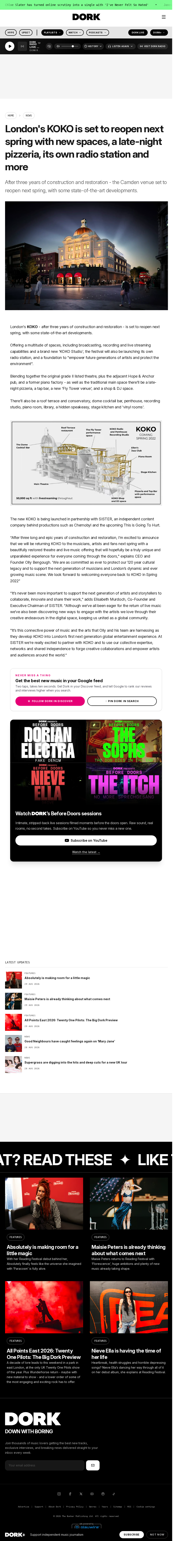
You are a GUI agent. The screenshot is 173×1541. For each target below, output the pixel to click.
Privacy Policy (75, 1507)
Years (105, 1507)
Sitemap (117, 1507)
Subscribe (131, 1534)
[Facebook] (70, 1494)
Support (39, 1507)
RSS (129, 1507)
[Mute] (58, 46)
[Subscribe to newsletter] (93, 1465)
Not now (157, 1534)
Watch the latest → (86, 852)
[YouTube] (92, 1494)
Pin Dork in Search (122, 701)
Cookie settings (146, 1507)
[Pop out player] (49, 46)
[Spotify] (103, 1494)
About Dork (55, 1507)
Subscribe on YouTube (89, 840)
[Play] (9, 46)
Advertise (23, 1507)
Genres (92, 1507)
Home (11, 115)
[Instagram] (59, 1494)
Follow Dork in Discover (50, 701)
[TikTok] (114, 1494)
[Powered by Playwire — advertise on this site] (86, 1527)
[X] (81, 1494)
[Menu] (163, 17)
